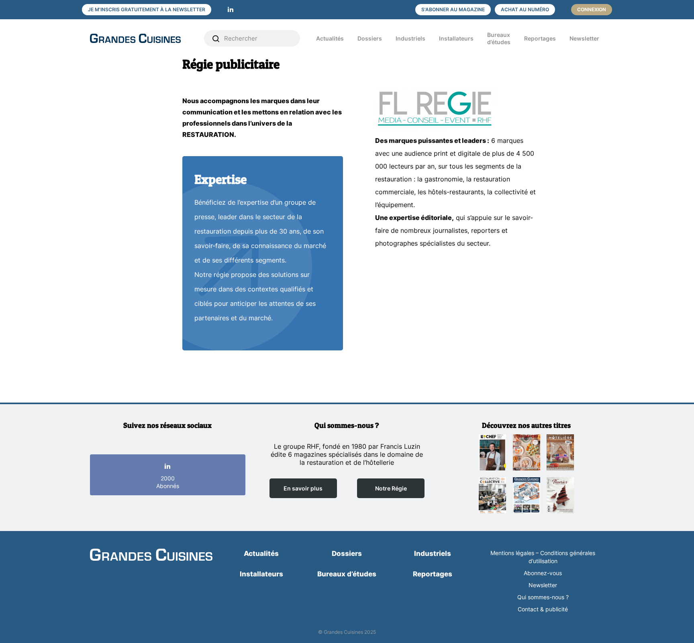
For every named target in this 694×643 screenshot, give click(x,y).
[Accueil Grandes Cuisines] (141, 38)
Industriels (410, 38)
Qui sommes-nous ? (543, 597)
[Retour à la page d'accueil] (151, 555)
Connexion (591, 9)
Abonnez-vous (543, 573)
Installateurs (456, 38)
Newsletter (584, 38)
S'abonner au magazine (453, 9)
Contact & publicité (543, 609)
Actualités (330, 38)
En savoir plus (303, 488)
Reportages (540, 38)
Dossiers (369, 38)
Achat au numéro (525, 9)
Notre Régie (391, 488)
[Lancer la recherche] (216, 39)
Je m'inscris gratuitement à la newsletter (146, 9)
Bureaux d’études (498, 38)
